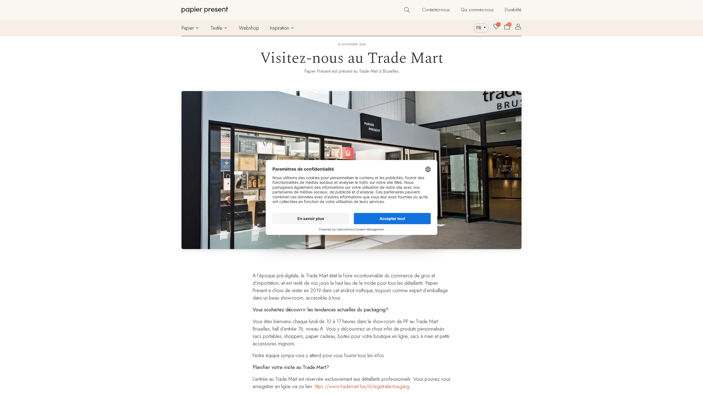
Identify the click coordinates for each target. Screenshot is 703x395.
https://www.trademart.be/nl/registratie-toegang (362, 386)
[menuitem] (436, 10)
